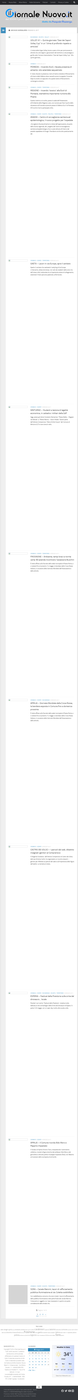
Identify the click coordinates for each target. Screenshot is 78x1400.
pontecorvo (22, 1335)
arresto (23, 1329)
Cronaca (33, 64)
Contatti (53, 2)
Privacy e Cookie (63, 2)
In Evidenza (34, 37)
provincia (27, 1335)
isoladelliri (52, 1332)
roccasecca (42, 1335)
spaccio (62, 1335)
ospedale (69, 1332)
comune (64, 1330)
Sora (57, 1334)
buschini (29, 1329)
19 (42, 1362)
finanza (15, 1332)
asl (26, 1329)
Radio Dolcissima (34, 2)
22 (29, 1364)
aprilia (10, 1329)
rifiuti (38, 1335)
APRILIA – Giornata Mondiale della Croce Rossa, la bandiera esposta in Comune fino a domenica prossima (51, 706)
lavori (61, 1332)
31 (36, 1367)
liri (66, 1332)
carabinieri (39, 1329)
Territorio (45, 87)
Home (4, 2)
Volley (47, 37)
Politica (50, 114)
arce (13, 1329)
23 (32, 1364)
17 (36, 1362)
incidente (44, 1332)
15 (29, 1362)
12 (42, 1359)
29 (29, 1367)
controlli (70, 1329)
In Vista (41, 37)
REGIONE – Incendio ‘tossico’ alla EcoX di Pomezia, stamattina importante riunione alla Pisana (50, 93)
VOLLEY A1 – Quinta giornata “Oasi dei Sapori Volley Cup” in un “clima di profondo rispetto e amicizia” (50, 43)
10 (36, 1359)
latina (58, 1332)
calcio (32, 1329)
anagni (6, 1329)
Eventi (39, 87)
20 (45, 1362)
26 (42, 1364)
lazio (64, 1332)
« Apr (29, 1370)
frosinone (29, 1332)
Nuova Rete (12, 2)
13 (45, 1359)
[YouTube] (69, 1391)
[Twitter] (66, 1391)
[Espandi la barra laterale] (3, 30)
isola (49, 1332)
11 (39, 1359)
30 (32, 1367)
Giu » (33, 1370)
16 (32, 1362)
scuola (50, 1335)
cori (73, 1329)
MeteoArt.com (66, 1375)
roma (46, 1335)
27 (45, 1364)
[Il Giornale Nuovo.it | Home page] (39, 16)
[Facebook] (62, 1391)
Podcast (45, 2)
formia (22, 1332)
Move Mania (23, 2)
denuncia (4, 1332)
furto (36, 1332)
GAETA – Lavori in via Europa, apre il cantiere (50, 263)
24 (36, 1364)
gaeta (40, 1332)
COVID (76, 1329)
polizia (16, 1335)
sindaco (53, 1335)
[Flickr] (73, 1391)
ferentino (9, 1332)
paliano (74, 1332)
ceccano (58, 1329)
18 (39, 1362)
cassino (52, 1329)
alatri (2, 1329)
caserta (47, 1329)
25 (39, 1364)
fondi (18, 1332)
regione (33, 1335)
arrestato (17, 1329)
